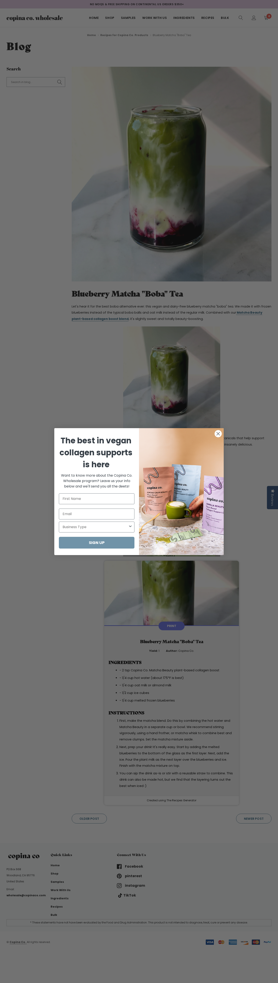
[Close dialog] (218, 433)
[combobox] (95, 527)
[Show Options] (130, 527)
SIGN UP (97, 542)
